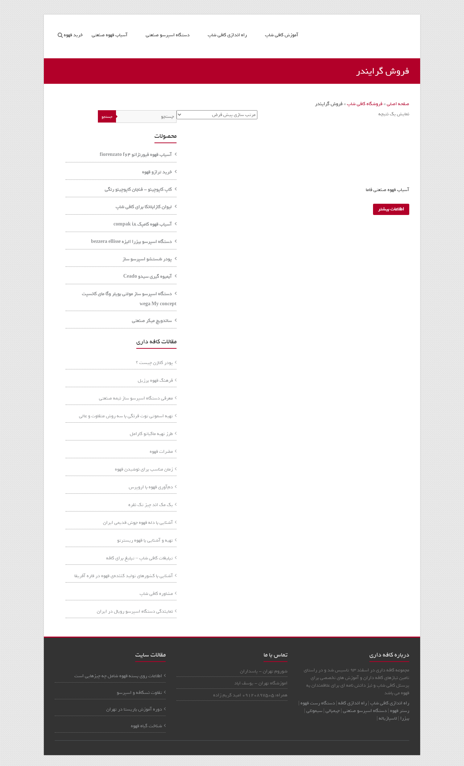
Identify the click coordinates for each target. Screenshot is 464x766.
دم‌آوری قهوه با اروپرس (151, 487)
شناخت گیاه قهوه (146, 726)
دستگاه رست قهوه (318, 703)
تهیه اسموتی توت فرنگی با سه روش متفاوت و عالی (126, 416)
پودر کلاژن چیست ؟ (154, 363)
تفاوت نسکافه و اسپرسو (139, 692)
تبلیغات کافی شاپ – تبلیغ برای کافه (139, 558)
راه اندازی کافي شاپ (389, 703)
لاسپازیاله (388, 718)
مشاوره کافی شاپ (156, 593)
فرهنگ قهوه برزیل (155, 380)
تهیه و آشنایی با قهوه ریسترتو (145, 540)
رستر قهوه (399, 711)
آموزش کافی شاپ (281, 35)
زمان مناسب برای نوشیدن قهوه (144, 469)
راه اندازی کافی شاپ (227, 35)
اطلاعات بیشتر (391, 209)
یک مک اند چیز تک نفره (150, 505)
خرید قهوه (73, 35)
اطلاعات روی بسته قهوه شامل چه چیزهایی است (118, 676)
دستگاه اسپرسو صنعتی (168, 35)
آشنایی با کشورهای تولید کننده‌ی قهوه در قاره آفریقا (123, 576)
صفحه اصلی (398, 104)
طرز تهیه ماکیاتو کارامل (151, 434)
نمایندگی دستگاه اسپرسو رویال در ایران (135, 611)
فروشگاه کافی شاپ (364, 104)
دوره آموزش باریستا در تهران (134, 709)
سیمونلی (314, 711)
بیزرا (404, 718)
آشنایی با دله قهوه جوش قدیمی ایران (138, 522)
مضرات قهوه (161, 451)
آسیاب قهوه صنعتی (110, 35)
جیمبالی (333, 711)
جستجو (107, 116)
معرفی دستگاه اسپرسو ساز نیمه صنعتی (136, 398)
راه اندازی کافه (352, 703)
